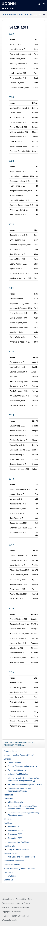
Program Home (10, 751)
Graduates (12, 875)
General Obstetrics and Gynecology (22, 766)
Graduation (8, 872)
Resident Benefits (11, 853)
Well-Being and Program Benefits (21, 856)
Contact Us (8, 879)
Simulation (8, 819)
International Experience (14, 860)
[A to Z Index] (44, 4)
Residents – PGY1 (15, 838)
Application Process (12, 864)
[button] (35, 15)
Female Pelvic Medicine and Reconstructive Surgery (19, 789)
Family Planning (14, 762)
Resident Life (9, 846)
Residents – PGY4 (15, 826)
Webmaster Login (9, 920)
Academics (8, 794)
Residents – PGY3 (15, 830)
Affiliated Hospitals (15, 802)
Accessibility (21, 899)
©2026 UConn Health (21, 915)
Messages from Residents (18, 842)
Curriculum (8, 798)
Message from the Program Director (19, 755)
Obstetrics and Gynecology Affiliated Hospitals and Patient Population (22, 807)
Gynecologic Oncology (17, 770)
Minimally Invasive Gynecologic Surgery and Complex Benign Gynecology (24, 779)
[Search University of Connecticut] (39, 4)
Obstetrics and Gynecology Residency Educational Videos (23, 813)
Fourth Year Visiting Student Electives (19, 868)
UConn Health (8, 899)
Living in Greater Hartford (18, 849)
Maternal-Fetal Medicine (18, 774)
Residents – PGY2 (15, 834)
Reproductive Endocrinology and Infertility (25, 784)
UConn (7, 915)
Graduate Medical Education (17, 14)
